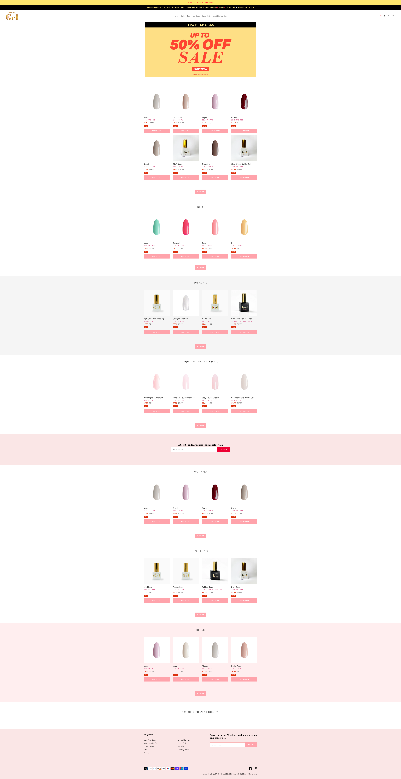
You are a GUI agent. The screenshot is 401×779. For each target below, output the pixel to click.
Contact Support (149, 746)
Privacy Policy (182, 743)
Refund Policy (182, 746)
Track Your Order (150, 740)
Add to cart (156, 131)
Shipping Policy (183, 749)
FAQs (145, 749)
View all (200, 192)
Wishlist (146, 753)
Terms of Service (184, 740)
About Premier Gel (150, 743)
